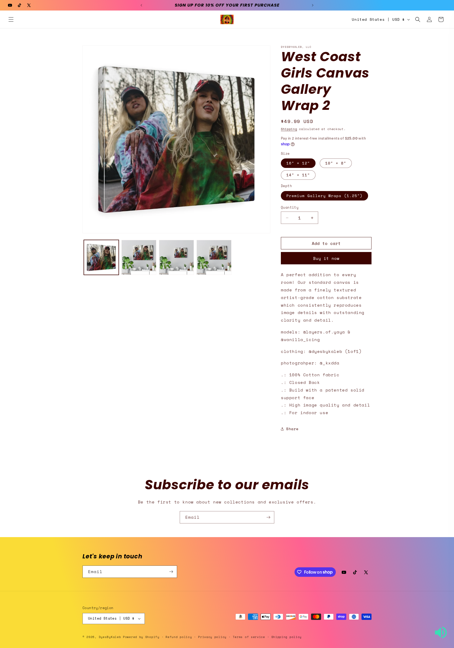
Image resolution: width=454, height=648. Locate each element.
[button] (11, 19)
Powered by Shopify (141, 637)
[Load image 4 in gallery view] (176, 257)
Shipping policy (286, 637)
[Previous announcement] (141, 5)
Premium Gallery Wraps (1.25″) (324, 195)
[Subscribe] (268, 517)
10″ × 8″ (335, 163)
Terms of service (249, 637)
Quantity (289, 207)
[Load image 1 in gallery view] (101, 257)
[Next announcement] (312, 5)
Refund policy (179, 637)
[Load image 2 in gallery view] (138, 257)
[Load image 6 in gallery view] (214, 257)
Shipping (289, 129)
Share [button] (292, 428)
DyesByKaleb (111, 637)
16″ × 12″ (298, 163)
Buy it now (326, 258)
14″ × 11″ (298, 175)
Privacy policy (212, 637)
